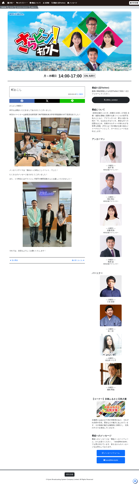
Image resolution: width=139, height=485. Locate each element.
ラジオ (11, 7)
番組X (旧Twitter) (59, 3)
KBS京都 (135, 3)
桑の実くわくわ (77, 260)
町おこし (33, 7)
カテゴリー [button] (22, 3)
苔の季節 (14, 260)
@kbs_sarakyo (112, 100)
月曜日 (80, 94)
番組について (36, 3)
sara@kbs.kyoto (111, 460)
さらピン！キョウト (22, 7)
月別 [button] (11, 3)
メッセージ (73, 3)
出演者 (46, 3)
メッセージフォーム (112, 453)
